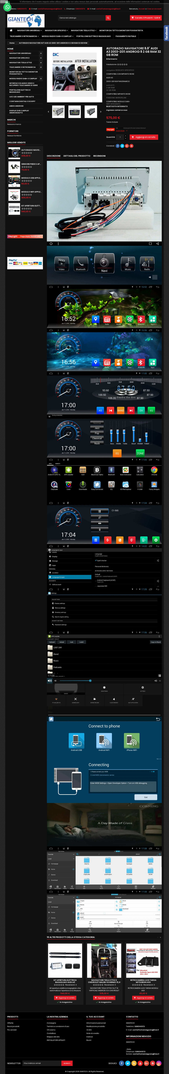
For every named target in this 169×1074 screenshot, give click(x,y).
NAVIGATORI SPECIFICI (55, 30)
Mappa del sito (53, 1036)
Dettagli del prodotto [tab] (77, 155)
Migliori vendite (16, 142)
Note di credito (92, 1033)
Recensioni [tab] (99, 155)
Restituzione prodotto (95, 1026)
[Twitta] (122, 146)
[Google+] (127, 146)
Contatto (132, 1016)
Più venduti (12, 1030)
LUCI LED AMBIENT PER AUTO (21, 96)
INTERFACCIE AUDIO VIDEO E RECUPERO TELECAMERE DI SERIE (23, 84)
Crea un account (154, 9)
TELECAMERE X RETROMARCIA (23, 36)
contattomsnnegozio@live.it (50, 9)
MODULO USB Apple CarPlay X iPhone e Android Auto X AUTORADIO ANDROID (31, 178)
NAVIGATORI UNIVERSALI (28, 30)
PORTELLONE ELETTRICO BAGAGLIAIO (93, 36)
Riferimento (111, 59)
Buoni (88, 1040)
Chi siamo (51, 1030)
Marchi (11, 119)
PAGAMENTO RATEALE (126, 36)
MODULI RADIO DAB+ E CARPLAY (57, 36)
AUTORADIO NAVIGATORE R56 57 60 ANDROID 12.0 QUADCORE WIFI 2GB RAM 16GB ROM (31, 150)
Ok (4, 2)
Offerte (10, 1023)
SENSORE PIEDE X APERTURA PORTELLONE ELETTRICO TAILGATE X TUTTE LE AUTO (31, 164)
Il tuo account (95, 1016)
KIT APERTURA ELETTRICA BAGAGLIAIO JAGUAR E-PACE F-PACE (31, 206)
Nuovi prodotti (13, 1026)
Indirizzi (89, 1036)
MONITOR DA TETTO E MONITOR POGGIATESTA (121, 30)
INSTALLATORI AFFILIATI (56, 1040)
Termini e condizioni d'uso (58, 1026)
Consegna (51, 1023)
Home (10, 48)
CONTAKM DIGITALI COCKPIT (22, 101)
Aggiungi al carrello (143, 137)
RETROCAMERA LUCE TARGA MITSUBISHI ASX (143, 981)
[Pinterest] (131, 146)
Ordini (89, 1030)
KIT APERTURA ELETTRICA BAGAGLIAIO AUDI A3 (65, 981)
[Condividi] (118, 146)
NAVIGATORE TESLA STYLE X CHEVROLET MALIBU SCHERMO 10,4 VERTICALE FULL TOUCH (104, 982)
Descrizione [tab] (53, 155)
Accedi (142, 9)
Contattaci (51, 1033)
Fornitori (12, 131)
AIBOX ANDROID (16, 106)
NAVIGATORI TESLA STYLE (83, 30)
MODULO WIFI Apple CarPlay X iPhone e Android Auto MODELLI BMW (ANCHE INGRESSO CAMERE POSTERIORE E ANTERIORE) (31, 192)
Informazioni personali (96, 1023)
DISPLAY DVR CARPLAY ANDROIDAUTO (19, 111)
